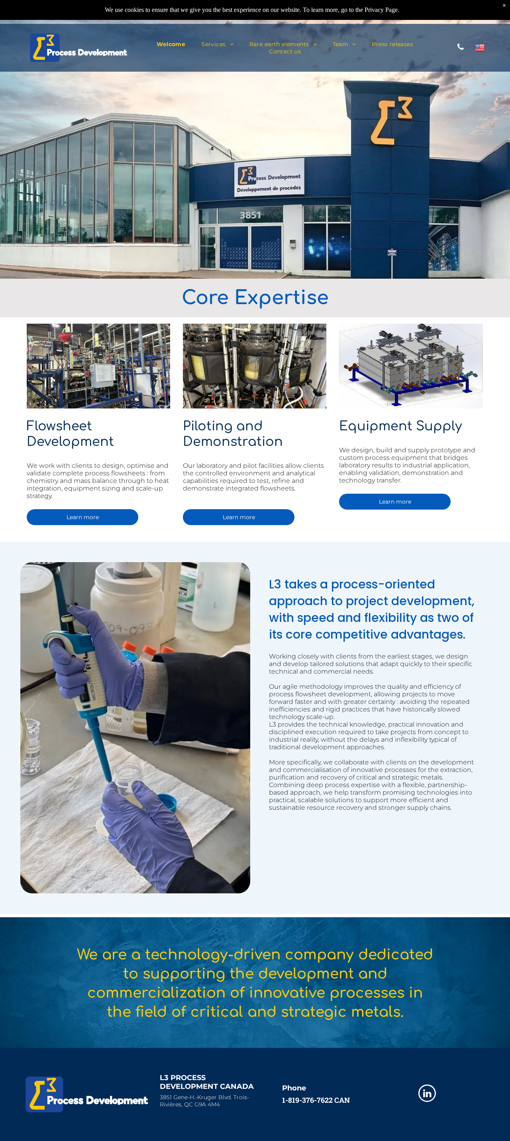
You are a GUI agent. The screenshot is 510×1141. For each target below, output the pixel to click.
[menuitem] (171, 44)
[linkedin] (427, 1094)
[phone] (461, 48)
